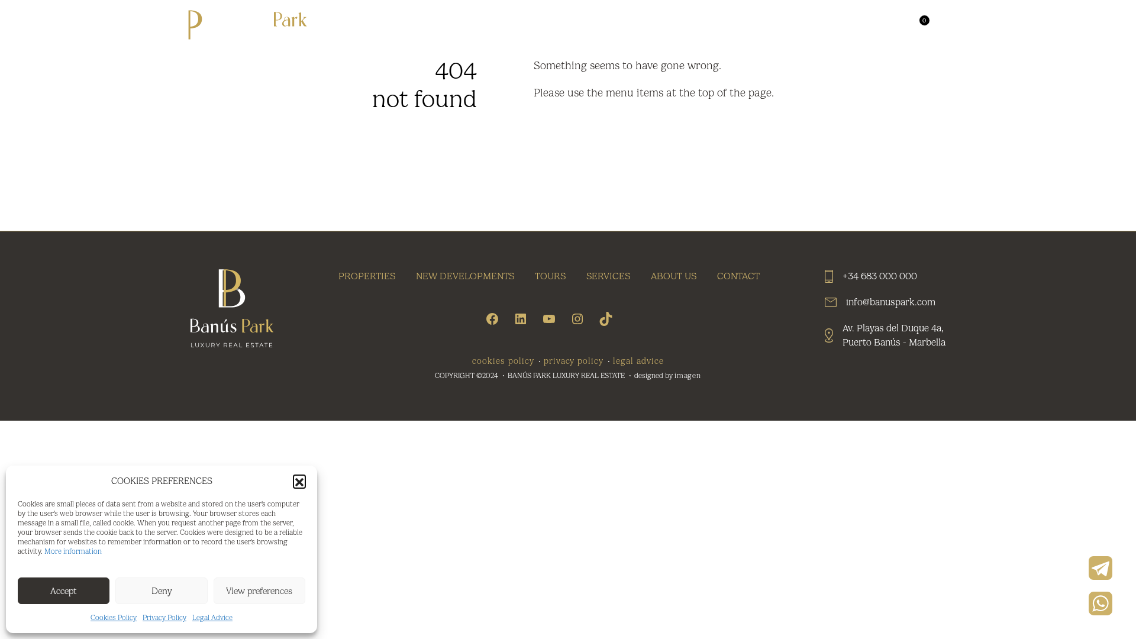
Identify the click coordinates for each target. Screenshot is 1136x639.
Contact (874, 24)
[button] (299, 481)
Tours (672, 24)
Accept (63, 591)
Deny (161, 591)
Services (732, 24)
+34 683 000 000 (880, 276)
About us (803, 24)
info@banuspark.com (890, 302)
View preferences (259, 591)
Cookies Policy (114, 618)
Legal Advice (212, 618)
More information (73, 551)
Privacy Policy (164, 618)
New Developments (576, 24)
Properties (466, 24)
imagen (688, 376)
